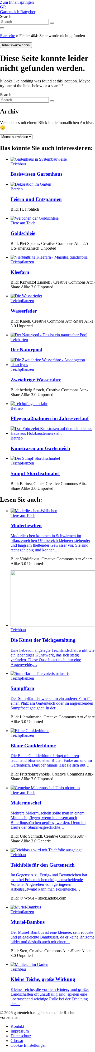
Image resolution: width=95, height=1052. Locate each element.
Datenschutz (21, 1036)
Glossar (17, 1040)
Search (5, 16)
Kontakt (17, 1026)
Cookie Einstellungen (28, 1045)
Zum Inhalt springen (17, 2)
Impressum (20, 1031)
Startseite (7, 35)
